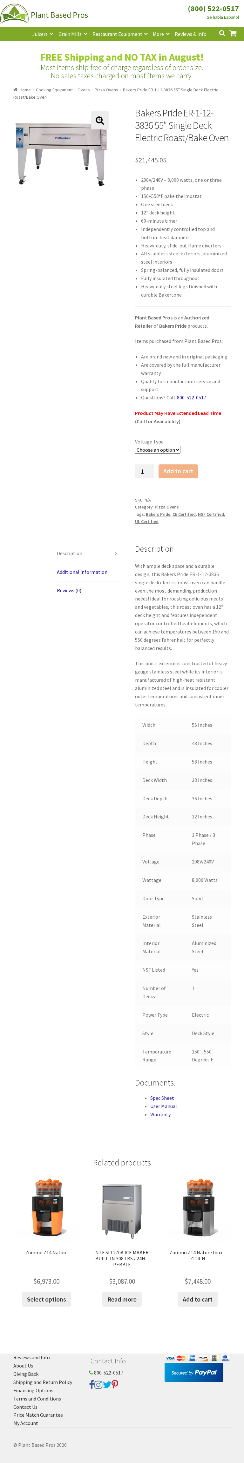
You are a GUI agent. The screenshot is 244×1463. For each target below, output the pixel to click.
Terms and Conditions (37, 1398)
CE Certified (184, 514)
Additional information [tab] (82, 572)
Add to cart (178, 471)
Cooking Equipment (54, 90)
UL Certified (147, 521)
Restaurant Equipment (117, 34)
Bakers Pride (158, 514)
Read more (122, 1299)
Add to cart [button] (198, 1299)
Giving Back (25, 1374)
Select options (46, 1299)
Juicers (40, 34)
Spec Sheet (162, 1098)
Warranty (160, 1114)
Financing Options (33, 1390)
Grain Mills (70, 34)
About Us (23, 1365)
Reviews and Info (31, 1357)
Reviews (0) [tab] (69, 590)
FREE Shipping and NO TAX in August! (122, 57)
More (158, 34)
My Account (25, 1423)
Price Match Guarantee (38, 1415)
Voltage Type (149, 441)
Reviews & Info (191, 34)
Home (25, 90)
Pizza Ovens (106, 90)
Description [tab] (69, 553)
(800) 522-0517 (213, 8)
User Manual (163, 1106)
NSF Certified (211, 514)
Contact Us (25, 1407)
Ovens (84, 90)
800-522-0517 (108, 1372)
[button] (100, 120)
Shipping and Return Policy (42, 1382)
